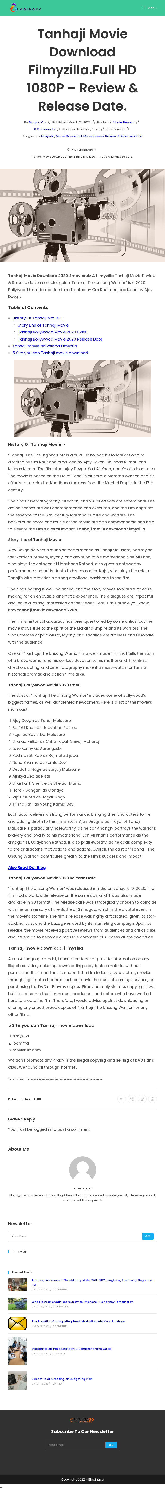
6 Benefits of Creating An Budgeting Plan (62, 1379)
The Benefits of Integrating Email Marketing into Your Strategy (78, 1321)
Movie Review (123, 122)
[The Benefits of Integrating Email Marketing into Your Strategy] (17, 1323)
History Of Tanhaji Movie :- (37, 318)
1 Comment (59, 1353)
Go (147, 1236)
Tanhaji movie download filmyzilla (44, 346)
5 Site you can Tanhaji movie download (50, 353)
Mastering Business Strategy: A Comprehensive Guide (72, 1349)
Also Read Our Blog (27, 867)
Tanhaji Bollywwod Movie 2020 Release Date (60, 339)
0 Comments (44, 129)
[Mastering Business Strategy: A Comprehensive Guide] (17, 1351)
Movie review (93, 136)
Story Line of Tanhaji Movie (43, 325)
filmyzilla (47, 136)
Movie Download (69, 136)
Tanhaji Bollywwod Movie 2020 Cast (52, 332)
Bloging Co (37, 122)
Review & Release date (123, 136)
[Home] (68, 150)
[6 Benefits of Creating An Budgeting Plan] (17, 1380)
